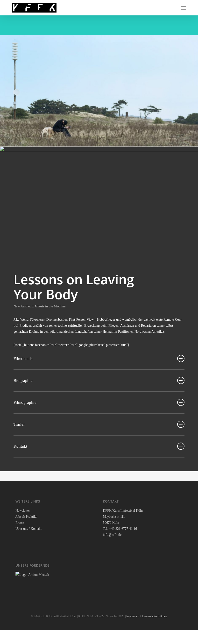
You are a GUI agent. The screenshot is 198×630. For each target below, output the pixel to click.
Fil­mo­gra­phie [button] (25, 402)
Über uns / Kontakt (28, 529)
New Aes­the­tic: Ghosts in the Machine (39, 306)
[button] (183, 7)
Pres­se (19, 522)
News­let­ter (22, 510)
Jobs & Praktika (26, 516)
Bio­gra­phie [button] (23, 380)
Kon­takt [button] (20, 446)
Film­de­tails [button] (23, 358)
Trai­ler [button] (19, 424)
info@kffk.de (112, 535)
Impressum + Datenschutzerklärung (146, 616)
